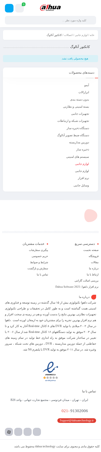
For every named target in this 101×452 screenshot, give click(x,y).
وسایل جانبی (81, 185)
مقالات (95, 262)
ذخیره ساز (82, 149)
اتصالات (68, 35)
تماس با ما (42, 274)
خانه (92, 35)
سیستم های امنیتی (77, 156)
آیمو (86, 85)
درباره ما (94, 268)
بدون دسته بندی (79, 99)
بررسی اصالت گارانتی (87, 280)
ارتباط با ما (93, 274)
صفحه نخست (91, 250)
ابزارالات (83, 92)
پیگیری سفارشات (38, 250)
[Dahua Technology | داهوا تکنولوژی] (50, 8)
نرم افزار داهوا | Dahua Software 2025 (77, 286)
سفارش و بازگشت (37, 268)
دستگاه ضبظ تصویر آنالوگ (73, 135)
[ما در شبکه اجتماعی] (9, 8)
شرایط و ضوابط (39, 262)
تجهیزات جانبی (80, 113)
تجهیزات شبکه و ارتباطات (73, 121)
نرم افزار (83, 178)
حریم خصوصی (40, 256)
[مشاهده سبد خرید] (19, 8)
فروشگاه (94, 256)
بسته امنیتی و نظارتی (76, 106)
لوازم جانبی (81, 35)
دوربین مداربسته (79, 142)
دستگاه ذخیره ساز (78, 128)
